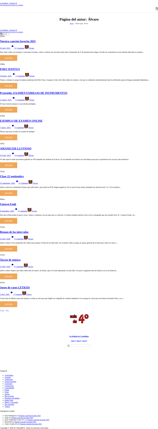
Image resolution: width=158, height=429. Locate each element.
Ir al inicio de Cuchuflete (79, 336)
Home (72, 23)
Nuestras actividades (12, 398)
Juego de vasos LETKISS (15, 287)
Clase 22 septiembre (12, 176)
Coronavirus (9, 386)
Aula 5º (79, 341)
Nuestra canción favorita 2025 (18, 41)
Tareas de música (10, 259)
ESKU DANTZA (10, 69)
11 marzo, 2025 (6, 100)
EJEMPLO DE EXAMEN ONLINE (21, 120)
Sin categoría (9, 404)
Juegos (7, 394)
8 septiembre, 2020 (7, 211)
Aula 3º (73, 341)
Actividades (9, 375)
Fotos (7, 392)
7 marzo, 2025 (5, 128)
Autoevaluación (10, 382)
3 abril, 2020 (5, 294)
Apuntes (8, 377)
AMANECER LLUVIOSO (15, 148)
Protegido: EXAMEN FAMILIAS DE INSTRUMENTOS (33, 92)
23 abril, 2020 (5, 239)
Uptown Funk (8, 204)
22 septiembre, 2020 (7, 183)
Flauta (7, 390)
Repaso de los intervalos (14, 231)
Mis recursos (9, 396)
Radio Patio (9, 400)
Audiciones (9, 380)
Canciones (8, 384)
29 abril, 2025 (5, 48)
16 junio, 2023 (5, 155)
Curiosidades (9, 388)
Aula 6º (84, 341)
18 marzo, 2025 (6, 76)
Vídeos (7, 407)
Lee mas (9, 58)
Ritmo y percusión (11, 402)
